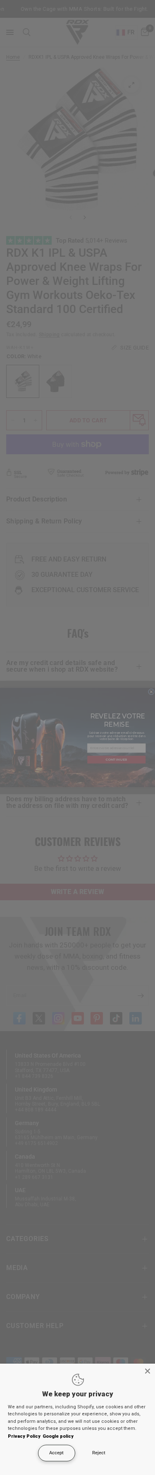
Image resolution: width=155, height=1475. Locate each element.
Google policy (58, 1436)
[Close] (147, 1371)
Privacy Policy (24, 1436)
